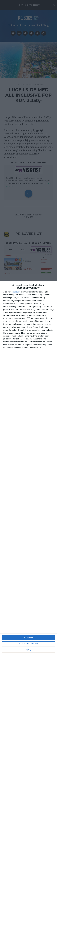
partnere (17, 292)
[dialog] (28, 609)
